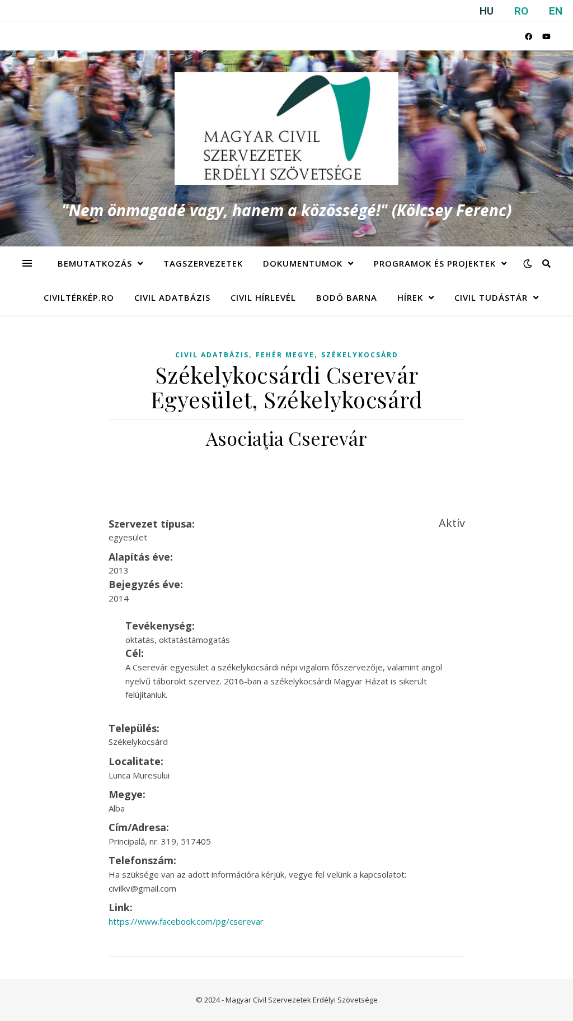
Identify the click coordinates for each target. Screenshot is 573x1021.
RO (521, 10)
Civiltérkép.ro (79, 297)
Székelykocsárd (359, 355)
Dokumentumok (302, 263)
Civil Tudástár (491, 297)
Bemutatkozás (95, 263)
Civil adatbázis (172, 297)
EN (555, 10)
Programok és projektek (435, 263)
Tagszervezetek (203, 263)
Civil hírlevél (263, 297)
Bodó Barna (346, 297)
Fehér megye (285, 355)
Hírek (410, 297)
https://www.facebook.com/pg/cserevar (186, 921)
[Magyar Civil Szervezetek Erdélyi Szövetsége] (286, 128)
